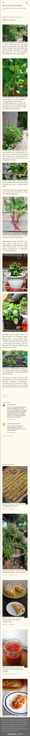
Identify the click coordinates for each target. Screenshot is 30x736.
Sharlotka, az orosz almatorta (11, 621)
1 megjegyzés (11, 508)
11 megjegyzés (11, 624)
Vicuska (9, 404)
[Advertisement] (15, 450)
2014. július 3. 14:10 (11, 432)
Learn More (12, 734)
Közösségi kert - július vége (13, 572)
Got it (20, 734)
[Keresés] (27, 2)
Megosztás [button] (4, 394)
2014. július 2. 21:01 (11, 419)
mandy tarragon (11, 423)
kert (7, 397)
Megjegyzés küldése (7, 436)
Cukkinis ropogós (10, 506)
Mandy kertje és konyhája (12, 6)
